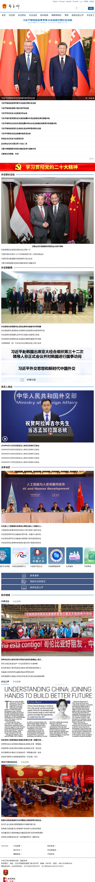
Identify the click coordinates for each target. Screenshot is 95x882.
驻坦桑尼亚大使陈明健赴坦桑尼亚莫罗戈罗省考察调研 (22, 833)
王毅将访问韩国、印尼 (10, 154)
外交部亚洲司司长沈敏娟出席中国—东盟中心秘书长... (22, 534)
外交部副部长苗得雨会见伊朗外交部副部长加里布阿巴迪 (23, 330)
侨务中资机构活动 (9, 762)
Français (62, 1)
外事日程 (31, 380)
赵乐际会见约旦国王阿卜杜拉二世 (14, 144)
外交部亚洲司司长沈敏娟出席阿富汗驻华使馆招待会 (21, 538)
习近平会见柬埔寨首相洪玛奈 (14, 98)
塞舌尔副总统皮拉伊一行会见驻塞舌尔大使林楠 (19, 664)
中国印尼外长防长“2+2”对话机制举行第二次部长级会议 (22, 254)
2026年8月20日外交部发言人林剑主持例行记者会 (20, 450)
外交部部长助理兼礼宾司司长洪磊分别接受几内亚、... (22, 335)
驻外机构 (44, 15)
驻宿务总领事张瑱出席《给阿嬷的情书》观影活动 (20, 837)
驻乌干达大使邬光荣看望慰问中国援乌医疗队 (18, 824)
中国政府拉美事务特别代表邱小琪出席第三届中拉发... (22, 530)
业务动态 (5, 467)
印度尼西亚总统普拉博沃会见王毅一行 (16, 250)
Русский (75, 1)
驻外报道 (5, 595)
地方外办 (16, 850)
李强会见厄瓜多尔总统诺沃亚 (12, 139)
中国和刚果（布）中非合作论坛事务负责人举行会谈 (21, 343)
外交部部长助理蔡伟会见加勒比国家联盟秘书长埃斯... (22, 339)
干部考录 (50, 854)
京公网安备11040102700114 (52, 866)
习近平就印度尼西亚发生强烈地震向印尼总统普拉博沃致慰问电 (25, 118)
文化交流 (25, 762)
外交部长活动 (8, 174)
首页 (4, 15)
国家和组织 (56, 15)
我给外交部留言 (38, 581)
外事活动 (5, 601)
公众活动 (17, 601)
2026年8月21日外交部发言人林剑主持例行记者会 (20, 446)
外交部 (12, 15)
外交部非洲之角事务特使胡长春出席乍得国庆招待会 (21, 543)
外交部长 (22, 15)
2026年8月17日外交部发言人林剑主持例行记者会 (20, 462)
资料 (67, 15)
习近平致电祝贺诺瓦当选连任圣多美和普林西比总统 (21, 128)
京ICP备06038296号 (32, 866)
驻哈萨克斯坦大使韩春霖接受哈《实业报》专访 (19, 757)
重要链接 (16, 854)
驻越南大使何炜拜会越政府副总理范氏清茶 (17, 672)
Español (68, 1)
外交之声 (5, 682)
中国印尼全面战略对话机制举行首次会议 (16, 259)
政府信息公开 (78, 15)
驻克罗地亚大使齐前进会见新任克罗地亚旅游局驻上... (22, 668)
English (55, 1)
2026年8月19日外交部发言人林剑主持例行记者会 (20, 454)
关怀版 (91, 1)
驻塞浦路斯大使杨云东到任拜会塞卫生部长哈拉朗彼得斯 (23, 676)
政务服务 (34, 575)
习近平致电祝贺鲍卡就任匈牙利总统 (15, 108)
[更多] (91, 159)
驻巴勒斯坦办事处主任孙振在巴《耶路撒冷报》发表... (22, 752)
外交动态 (33, 15)
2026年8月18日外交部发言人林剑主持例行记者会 (20, 458)
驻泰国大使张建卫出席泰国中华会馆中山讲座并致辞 (21, 829)
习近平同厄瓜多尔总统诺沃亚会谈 (47, 21)
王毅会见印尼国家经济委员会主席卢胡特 (47, 246)
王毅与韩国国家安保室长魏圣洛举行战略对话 (18, 149)
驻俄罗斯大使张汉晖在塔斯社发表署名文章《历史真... (22, 748)
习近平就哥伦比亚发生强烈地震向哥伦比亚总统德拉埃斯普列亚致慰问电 (29, 123)
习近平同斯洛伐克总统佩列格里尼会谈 (16, 134)
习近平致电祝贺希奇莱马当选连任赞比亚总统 (18, 103)
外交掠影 (17, 682)
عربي (81, 1)
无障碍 (86, 1)
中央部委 (16, 846)
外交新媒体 (51, 850)
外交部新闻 (6, 267)
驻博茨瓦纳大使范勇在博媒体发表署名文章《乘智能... (22, 744)
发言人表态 (6, 387)
